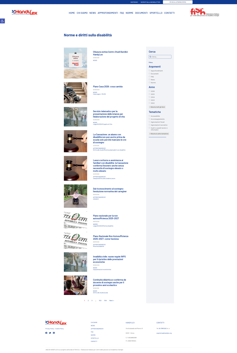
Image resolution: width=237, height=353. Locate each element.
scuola (110, 150)
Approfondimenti (99, 148)
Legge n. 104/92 (101, 94)
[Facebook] (46, 333)
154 (105, 300)
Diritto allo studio (98, 150)
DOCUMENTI (141, 12)
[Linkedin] (54, 333)
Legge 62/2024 (97, 124)
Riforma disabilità (107, 226)
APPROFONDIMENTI (108, 12)
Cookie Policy (59, 328)
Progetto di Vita (107, 124)
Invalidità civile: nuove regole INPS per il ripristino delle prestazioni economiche (109, 259)
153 (100, 300)
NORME (129, 12)
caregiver (96, 178)
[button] (2, 21)
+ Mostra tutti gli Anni (157, 107)
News (95, 60)
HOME (72, 12)
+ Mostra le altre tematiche (159, 134)
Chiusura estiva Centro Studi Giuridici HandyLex (110, 53)
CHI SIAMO (82, 12)
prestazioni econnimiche (103, 269)
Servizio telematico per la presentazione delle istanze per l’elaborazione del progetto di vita (109, 114)
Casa (94, 94)
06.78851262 (162, 328)
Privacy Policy (49, 328)
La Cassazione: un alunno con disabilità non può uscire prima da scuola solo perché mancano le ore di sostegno (109, 138)
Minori (106, 150)
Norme (95, 224)
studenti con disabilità (118, 150)
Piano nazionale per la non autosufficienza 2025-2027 (106, 217)
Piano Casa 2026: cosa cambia (108, 86)
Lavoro (113, 178)
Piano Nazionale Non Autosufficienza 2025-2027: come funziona (110, 237)
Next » (111, 300)
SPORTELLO (156, 12)
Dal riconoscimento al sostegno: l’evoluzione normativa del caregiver (110, 190)
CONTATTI (169, 12)
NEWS (92, 12)
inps (94, 269)
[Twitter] (50, 333)
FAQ (122, 12)
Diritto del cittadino (105, 178)
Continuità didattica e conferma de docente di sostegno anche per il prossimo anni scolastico (109, 282)
